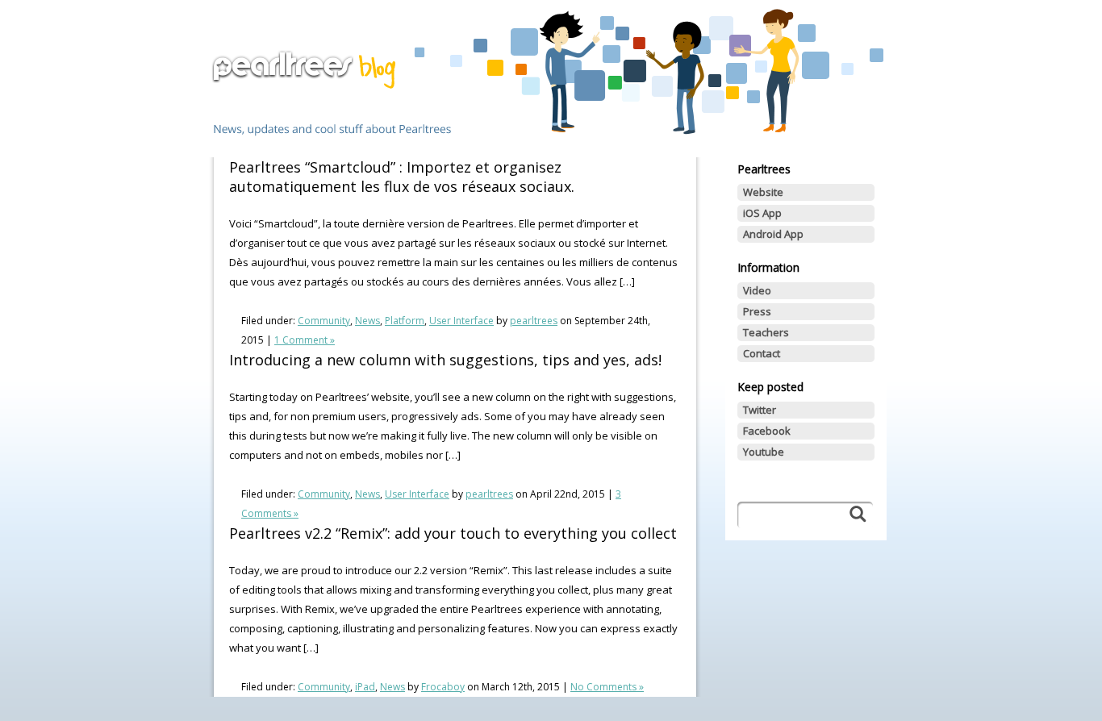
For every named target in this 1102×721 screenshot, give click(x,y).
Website (763, 192)
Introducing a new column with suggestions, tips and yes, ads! (445, 359)
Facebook (767, 430)
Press (757, 311)
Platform (404, 320)
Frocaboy (443, 687)
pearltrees (533, 320)
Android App (773, 234)
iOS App (762, 213)
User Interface (461, 320)
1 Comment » (304, 340)
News (367, 320)
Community (324, 320)
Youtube (763, 451)
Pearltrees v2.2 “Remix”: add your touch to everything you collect (453, 533)
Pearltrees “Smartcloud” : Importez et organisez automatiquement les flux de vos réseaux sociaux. (401, 176)
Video (757, 290)
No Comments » (607, 687)
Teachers (766, 332)
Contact (761, 353)
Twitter (759, 409)
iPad (365, 687)
